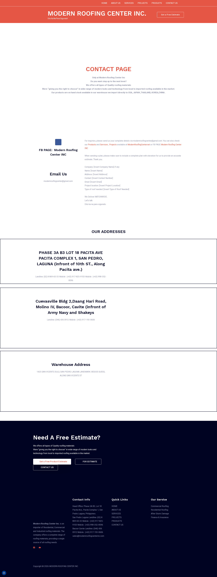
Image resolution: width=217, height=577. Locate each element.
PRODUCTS (157, 3)
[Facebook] (34, 547)
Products (92, 144)
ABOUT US (115, 3)
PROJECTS (143, 3)
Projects (113, 144)
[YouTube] (40, 547)
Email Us (58, 174)
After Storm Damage (160, 513)
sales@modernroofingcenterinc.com (88, 536)
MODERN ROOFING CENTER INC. (97, 13)
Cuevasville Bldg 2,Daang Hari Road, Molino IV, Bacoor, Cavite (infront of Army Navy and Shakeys (71, 307)
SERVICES (129, 3)
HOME (104, 3)
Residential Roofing (159, 510)
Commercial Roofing (160, 506)
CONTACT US (172, 3)
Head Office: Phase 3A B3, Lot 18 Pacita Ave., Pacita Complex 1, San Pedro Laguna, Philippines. (87, 510)
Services (104, 144)
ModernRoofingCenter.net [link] (139, 144)
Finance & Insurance (160, 517)
